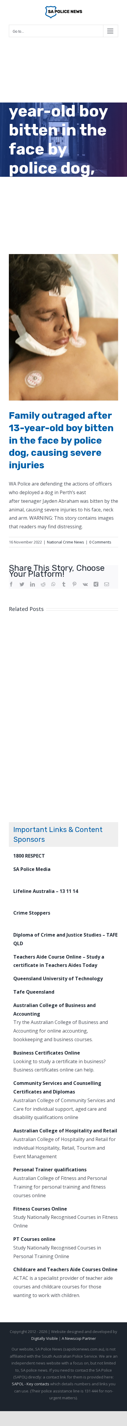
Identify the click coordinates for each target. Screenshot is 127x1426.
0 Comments (100, 542)
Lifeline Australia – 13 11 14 (45, 891)
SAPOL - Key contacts (30, 1383)
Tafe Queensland (33, 992)
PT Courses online (34, 1239)
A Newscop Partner (79, 1338)
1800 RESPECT (29, 856)
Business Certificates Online (46, 1053)
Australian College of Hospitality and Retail (65, 1130)
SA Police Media (32, 869)
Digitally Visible (44, 1338)
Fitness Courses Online (40, 1209)
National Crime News (65, 542)
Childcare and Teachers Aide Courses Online (65, 1269)
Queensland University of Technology (58, 978)
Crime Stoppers (31, 913)
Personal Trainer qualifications (50, 1169)
